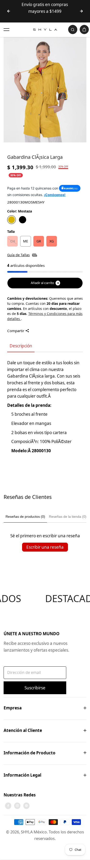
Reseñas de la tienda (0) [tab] (67, 516)
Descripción (21, 346)
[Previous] (8, 11)
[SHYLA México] (45, 30)
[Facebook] (8, 805)
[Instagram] (17, 805)
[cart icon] (84, 29)
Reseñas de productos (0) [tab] (25, 516)
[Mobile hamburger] (6, 29)
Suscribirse (34, 688)
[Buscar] (72, 29)
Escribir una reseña (45, 547)
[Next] (81, 11)
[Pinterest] (26, 805)
